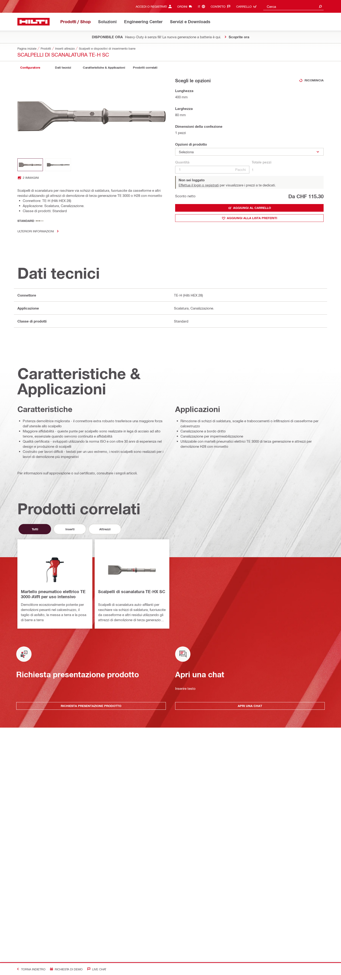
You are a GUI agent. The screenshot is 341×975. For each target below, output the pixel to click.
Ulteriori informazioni (35, 231)
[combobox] (293, 6)
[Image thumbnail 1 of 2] (30, 164)
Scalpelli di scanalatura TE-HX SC (131, 591)
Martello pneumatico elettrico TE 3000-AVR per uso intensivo (53, 594)
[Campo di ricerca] (320, 6)
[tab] (30, 67)
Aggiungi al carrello (252, 208)
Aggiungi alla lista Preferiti (252, 218)
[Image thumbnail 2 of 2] (58, 164)
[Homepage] (33, 22)
